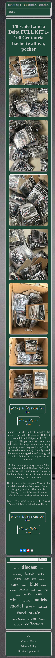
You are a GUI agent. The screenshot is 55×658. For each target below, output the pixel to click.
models (40, 599)
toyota (41, 579)
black (29, 573)
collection (34, 623)
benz (24, 585)
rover (39, 590)
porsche (23, 589)
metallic (27, 594)
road (33, 590)
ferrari (30, 607)
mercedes (26, 601)
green (32, 618)
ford (21, 612)
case (16, 568)
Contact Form (28, 641)
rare (41, 569)
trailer (40, 574)
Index (29, 636)
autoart (42, 607)
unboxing (17, 574)
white (15, 599)
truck (18, 624)
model (16, 606)
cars (14, 584)
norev (17, 578)
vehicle (18, 595)
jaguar (42, 619)
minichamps (19, 619)
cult (26, 578)
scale (34, 612)
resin (38, 594)
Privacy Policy (29, 646)
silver (43, 585)
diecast (29, 567)
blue (34, 584)
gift (46, 590)
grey (34, 578)
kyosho (13, 590)
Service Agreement (28, 651)
